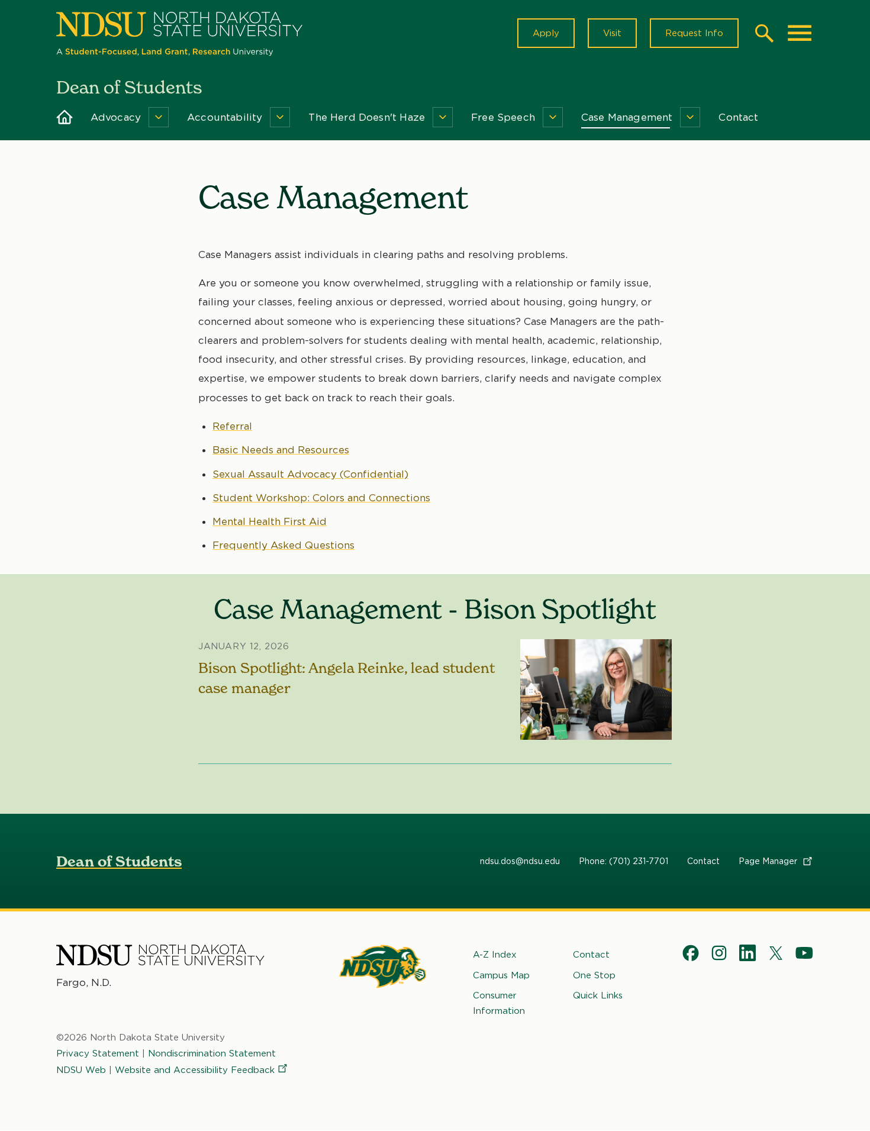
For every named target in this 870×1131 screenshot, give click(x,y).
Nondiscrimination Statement (212, 1053)
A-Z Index (495, 954)
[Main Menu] (799, 33)
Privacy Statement (97, 1053)
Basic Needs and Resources (280, 450)
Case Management (627, 117)
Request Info (694, 33)
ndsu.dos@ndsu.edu (520, 861)
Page (769, 861)
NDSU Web (81, 1070)
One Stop (594, 975)
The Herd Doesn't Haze (366, 117)
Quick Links (598, 995)
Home (65, 117)
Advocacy (116, 117)
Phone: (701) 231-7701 (623, 861)
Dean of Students (119, 861)
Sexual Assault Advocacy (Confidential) (310, 474)
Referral (232, 426)
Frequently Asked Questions (283, 545)
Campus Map (501, 975)
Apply (546, 33)
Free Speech (503, 117)
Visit (612, 33)
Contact (738, 117)
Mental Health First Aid (269, 521)
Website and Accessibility (195, 1070)
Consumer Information (499, 1003)
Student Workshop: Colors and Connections (321, 498)
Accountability (224, 117)
